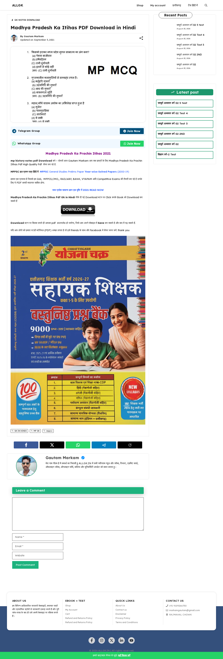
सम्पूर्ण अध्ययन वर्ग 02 (186, 64)
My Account (71, 609)
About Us (120, 605)
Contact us (121, 609)
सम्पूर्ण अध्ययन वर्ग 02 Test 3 (190, 44)
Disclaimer (121, 614)
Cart (67, 614)
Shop (140, 5)
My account (158, 5)
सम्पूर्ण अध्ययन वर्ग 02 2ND (189, 54)
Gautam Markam (34, 36)
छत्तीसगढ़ (176, 5)
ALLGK (17, 5)
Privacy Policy (123, 618)
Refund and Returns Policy (78, 618)
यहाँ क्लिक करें (124, 655)
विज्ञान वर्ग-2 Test (167, 154)
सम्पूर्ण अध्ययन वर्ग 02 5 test (190, 24)
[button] (206, 5)
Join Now (133, 131)
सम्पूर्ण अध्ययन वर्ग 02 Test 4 (190, 34)
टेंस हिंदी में (193, 5)
